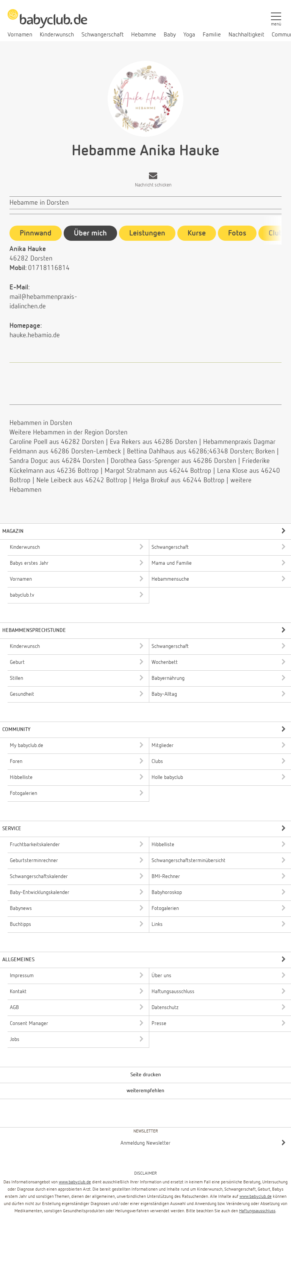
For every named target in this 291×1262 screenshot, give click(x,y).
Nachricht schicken (153, 185)
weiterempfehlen (145, 1090)
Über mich (90, 233)
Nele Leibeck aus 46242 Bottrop (81, 480)
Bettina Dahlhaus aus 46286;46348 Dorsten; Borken (201, 451)
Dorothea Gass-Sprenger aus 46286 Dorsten (173, 461)
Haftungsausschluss (257, 1211)
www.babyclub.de (75, 1182)
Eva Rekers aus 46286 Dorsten (153, 442)
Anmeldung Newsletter (145, 1143)
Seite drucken (145, 1074)
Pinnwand (36, 233)
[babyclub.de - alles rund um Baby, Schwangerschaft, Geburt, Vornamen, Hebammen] (47, 22)
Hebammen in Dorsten (40, 423)
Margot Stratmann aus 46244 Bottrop (158, 471)
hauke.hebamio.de (34, 335)
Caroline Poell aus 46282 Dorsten (56, 442)
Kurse (197, 233)
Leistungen (147, 233)
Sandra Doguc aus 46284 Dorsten (57, 461)
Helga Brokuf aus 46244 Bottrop (178, 480)
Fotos (237, 233)
